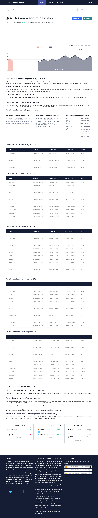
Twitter (51, 2)
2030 (89, 45)
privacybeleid (43, 505)
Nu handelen (87, 18)
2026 (75, 45)
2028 (82, 45)
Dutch (88, 2)
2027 (79, 45)
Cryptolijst (42, 2)
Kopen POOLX (77, 18)
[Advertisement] (49, 33)
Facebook (60, 2)
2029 (86, 45)
